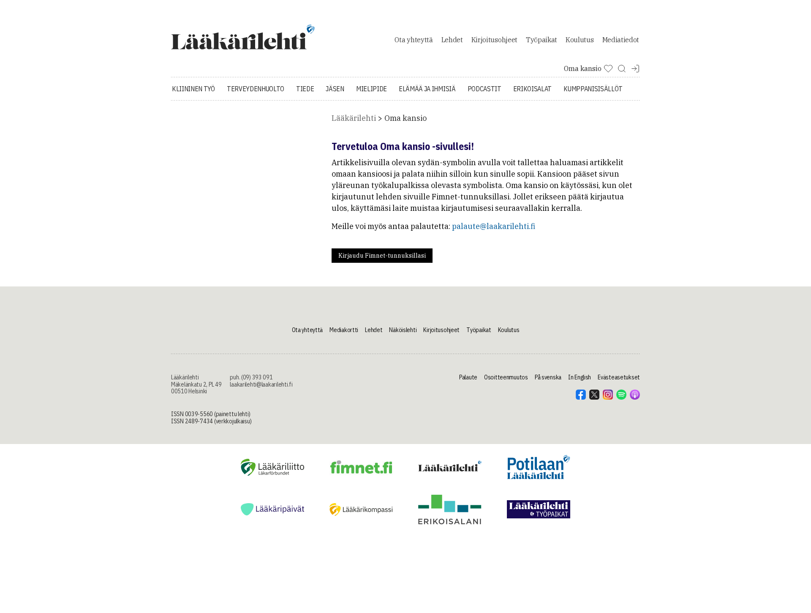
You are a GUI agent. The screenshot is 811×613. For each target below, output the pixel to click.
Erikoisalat (532, 88)
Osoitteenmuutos (506, 377)
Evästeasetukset (619, 377)
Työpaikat (541, 39)
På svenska (548, 377)
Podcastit (484, 88)
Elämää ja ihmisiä (427, 88)
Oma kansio (405, 118)
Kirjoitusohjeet (494, 39)
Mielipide (371, 88)
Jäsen (335, 88)
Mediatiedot (620, 39)
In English (579, 377)
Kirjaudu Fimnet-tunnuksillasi (382, 255)
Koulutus (579, 39)
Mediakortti (343, 330)
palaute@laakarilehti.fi (493, 226)
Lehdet (452, 39)
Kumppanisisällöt (593, 88)
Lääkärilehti (354, 118)
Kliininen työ (193, 88)
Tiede (305, 88)
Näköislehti (402, 330)
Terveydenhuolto (255, 88)
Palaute (468, 377)
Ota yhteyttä (414, 39)
